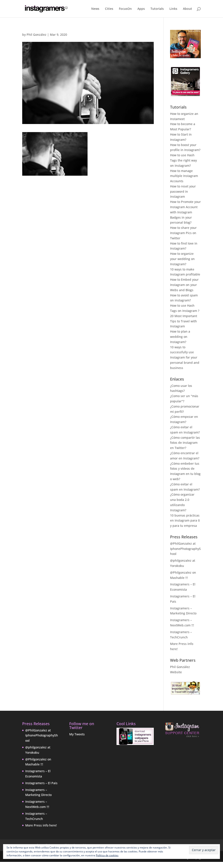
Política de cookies (107, 855)
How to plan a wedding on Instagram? (180, 336)
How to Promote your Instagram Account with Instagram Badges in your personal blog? (185, 212)
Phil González (36, 34)
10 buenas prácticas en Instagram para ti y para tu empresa (185, 520)
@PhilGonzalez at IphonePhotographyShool (185, 548)
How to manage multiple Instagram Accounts (184, 176)
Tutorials (157, 9)
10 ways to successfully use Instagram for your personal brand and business (184, 357)
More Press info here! (41, 825)
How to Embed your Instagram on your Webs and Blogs (184, 284)
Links (173, 9)
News (95, 9)
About (187, 9)
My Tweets (77, 734)
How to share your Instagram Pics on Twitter (183, 233)
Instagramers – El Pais (41, 783)
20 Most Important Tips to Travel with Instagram (183, 321)
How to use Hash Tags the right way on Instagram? (183, 160)
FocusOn (125, 9)
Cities (109, 9)
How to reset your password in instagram (183, 191)
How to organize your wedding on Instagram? (182, 259)
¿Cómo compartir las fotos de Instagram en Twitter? (185, 442)
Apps (141, 9)
